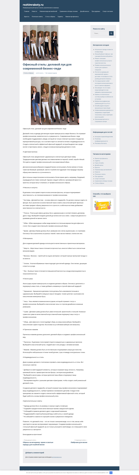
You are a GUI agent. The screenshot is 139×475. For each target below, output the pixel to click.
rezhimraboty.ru (33, 4)
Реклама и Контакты (101, 143)
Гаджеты (60, 16)
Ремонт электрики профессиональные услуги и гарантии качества (103, 61)
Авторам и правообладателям (104, 136)
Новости (34, 11)
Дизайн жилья (84, 11)
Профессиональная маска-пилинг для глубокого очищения (103, 67)
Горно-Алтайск (99, 163)
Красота (26, 16)
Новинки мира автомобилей (48, 11)
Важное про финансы (72, 16)
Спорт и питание (108, 11)
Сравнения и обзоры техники (69, 11)
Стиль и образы (50, 16)
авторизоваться (56, 457)
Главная (26, 11)
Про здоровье (96, 11)
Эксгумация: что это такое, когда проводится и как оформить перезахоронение (103, 90)
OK (111, 472)
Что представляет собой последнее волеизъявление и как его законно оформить (104, 83)
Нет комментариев (51, 73)
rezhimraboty (40, 73)
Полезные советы (37, 16)
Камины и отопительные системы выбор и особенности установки (104, 97)
